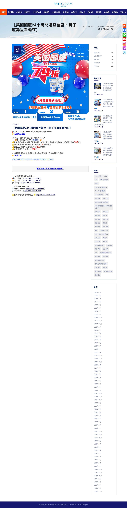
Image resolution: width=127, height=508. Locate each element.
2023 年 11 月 (98, 396)
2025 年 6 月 (97, 336)
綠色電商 (105, 249)
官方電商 (97, 212)
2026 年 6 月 (97, 298)
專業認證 (46, 12)
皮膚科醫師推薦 (99, 245)
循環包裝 (105, 212)
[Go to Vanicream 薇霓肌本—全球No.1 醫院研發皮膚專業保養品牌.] (83, 27)
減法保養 (105, 226)
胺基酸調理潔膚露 (105, 252)
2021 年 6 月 (97, 488)
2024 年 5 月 (97, 377)
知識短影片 (97, 63)
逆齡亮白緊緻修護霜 (101, 264)
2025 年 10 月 (98, 324)
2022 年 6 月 (97, 450)
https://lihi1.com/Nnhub (32, 191)
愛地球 (105, 215)
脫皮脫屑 (97, 256)
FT (87, 505)
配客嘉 (105, 267)
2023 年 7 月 (97, 409)
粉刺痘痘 (109, 245)
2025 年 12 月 (98, 317)
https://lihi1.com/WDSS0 (45, 195)
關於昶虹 (66, 12)
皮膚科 (105, 241)
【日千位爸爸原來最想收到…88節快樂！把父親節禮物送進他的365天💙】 (104, 104)
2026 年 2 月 (97, 311)
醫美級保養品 (108, 271)
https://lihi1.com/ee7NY (32, 180)
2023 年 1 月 (97, 428)
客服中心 (123, 12)
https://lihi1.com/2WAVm (30, 183)
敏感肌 (105, 223)
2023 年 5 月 (97, 415)
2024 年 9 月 (97, 365)
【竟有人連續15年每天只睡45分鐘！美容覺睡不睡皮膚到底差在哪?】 (103, 88)
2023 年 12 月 (98, 393)
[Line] (124, 35)
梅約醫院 (11, 12)
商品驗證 (107, 12)
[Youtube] (124, 39)
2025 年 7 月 (97, 333)
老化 (96, 252)
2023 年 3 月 (97, 422)
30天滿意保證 (56, 12)
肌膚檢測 (90, 12)
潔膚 (96, 230)
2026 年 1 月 (97, 314)
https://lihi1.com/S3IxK (32, 178)
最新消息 (19, 12)
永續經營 (97, 226)
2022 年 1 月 (97, 466)
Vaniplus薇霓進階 (100, 191)
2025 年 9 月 (97, 327)
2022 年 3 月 (97, 460)
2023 (105, 176)
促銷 (107, 194)
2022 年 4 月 (97, 456)
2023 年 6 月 (97, 412)
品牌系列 (74, 12)
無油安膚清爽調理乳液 (101, 234)
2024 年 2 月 (97, 387)
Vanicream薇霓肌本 (101, 187)
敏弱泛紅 (97, 223)
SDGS (96, 183)
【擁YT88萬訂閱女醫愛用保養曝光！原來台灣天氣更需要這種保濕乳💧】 (103, 152)
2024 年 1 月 (97, 390)
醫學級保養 (98, 271)
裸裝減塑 (105, 256)
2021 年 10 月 (98, 475)
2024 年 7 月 (97, 371)
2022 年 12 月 (98, 431)
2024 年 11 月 (98, 358)
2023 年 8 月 (97, 406)
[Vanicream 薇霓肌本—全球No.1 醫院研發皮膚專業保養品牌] (63, 4)
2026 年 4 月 (97, 305)
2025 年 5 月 (97, 339)
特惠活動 (97, 238)
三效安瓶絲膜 (99, 194)
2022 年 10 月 (98, 437)
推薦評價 (98, 12)
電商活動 (97, 275)
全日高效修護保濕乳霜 (101, 202)
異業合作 (97, 241)
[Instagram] (124, 43)
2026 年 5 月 (97, 302)
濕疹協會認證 (104, 230)
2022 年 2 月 (97, 463)
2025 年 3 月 (97, 346)
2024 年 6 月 (97, 374)
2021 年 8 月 (97, 482)
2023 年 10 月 (98, 400)
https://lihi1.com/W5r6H (35, 189)
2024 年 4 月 (97, 381)
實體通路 (115, 12)
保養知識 (105, 198)
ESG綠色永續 (37, 12)
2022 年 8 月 (97, 444)
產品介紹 (82, 12)
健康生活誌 (97, 52)
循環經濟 (97, 215)
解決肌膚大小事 (99, 260)
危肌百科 (27, 12)
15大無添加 (98, 176)
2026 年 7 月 (97, 295)
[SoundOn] (124, 52)
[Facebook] (124, 30)
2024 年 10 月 (98, 362)
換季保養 (97, 219)
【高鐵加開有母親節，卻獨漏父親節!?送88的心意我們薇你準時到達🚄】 (103, 136)
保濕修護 (97, 198)
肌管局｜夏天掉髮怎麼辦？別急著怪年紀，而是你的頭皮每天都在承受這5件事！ (103, 120)
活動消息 (96, 59)
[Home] (124, 26)
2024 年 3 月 (97, 384)
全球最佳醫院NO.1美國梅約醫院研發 (103, 207)
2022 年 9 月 (97, 441)
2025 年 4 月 (97, 343)
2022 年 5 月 (97, 453)
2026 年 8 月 (97, 292)
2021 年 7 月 (97, 485)
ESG (96, 180)
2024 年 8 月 (97, 368)
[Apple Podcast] (124, 48)
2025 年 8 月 (97, 330)
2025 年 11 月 (98, 320)
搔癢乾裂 (105, 219)
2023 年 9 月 (97, 403)
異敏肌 (105, 238)
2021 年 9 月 (97, 479)
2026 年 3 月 (97, 308)
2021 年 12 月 (98, 469)
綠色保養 (97, 249)
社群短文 (16, 124)
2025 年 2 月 (97, 349)
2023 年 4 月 (97, 418)
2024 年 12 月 (98, 355)
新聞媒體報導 (98, 56)
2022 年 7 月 (97, 447)
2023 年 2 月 (97, 425)
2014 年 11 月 (98, 491)
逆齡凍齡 (97, 267)
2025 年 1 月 (97, 352)
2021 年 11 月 (98, 472)
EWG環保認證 (104, 180)
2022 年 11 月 (98, 434)
